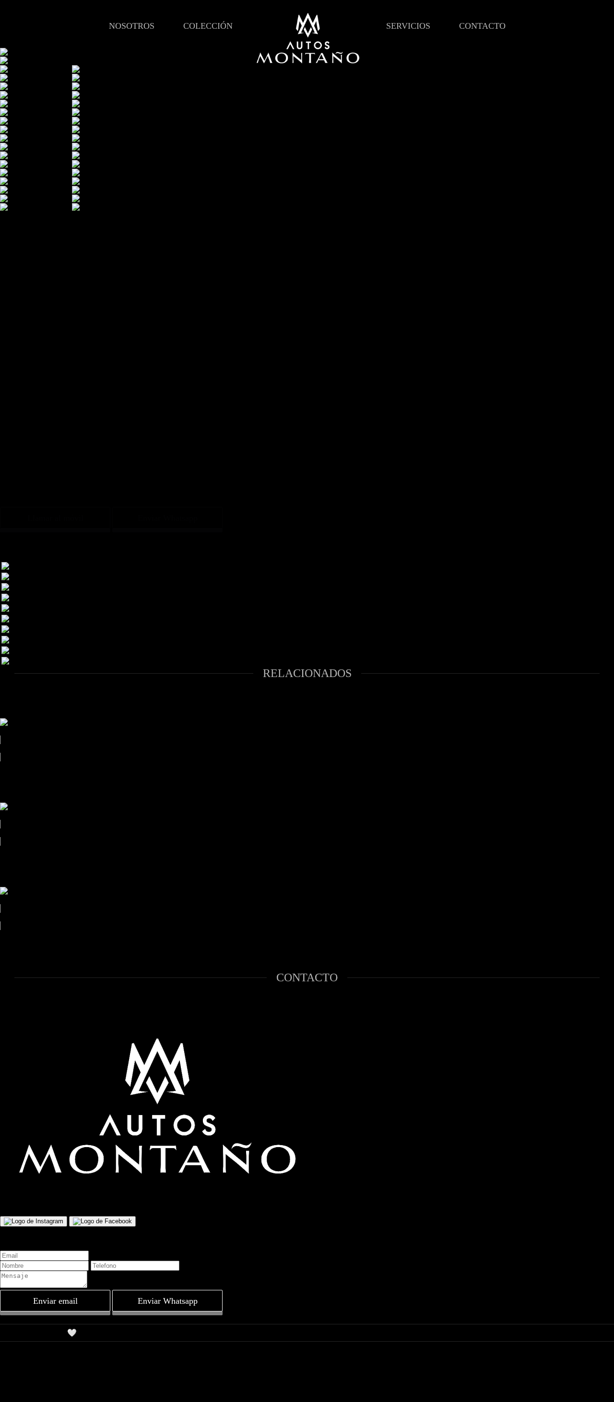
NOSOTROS (131, 26)
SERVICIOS (408, 26)
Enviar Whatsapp (168, 518)
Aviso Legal (18, 1315)
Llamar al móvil (55, 518)
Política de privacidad (32, 1349)
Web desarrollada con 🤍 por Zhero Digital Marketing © (86, 1333)
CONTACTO (482, 26)
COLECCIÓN (208, 26)
